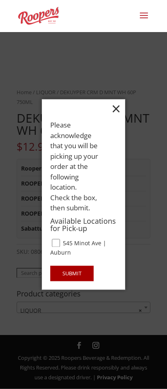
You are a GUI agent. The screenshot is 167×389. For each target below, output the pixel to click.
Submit (71, 273)
